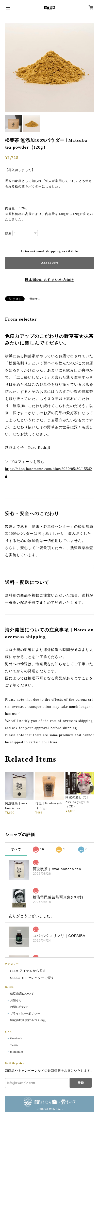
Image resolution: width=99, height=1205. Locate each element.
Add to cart (49, 263)
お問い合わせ (19, 1007)
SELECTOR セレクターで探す (32, 978)
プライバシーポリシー (25, 1013)
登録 (81, 1083)
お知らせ (16, 1000)
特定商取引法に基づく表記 (28, 1020)
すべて (16, 849)
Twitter (15, 1045)
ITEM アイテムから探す (28, 971)
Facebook (16, 1038)
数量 (8, 233)
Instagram (17, 1052)
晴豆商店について (22, 994)
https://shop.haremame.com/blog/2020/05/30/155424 (48, 472)
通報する (35, 299)
